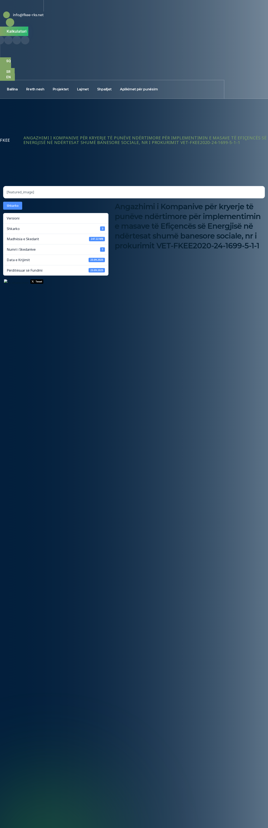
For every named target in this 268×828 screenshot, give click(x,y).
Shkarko (13, 206)
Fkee (5, 140)
